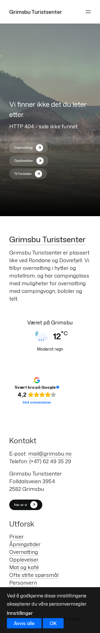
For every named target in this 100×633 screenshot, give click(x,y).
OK (53, 623)
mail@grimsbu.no (50, 453)
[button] (88, 12)
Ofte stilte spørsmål (33, 574)
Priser (16, 536)
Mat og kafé (24, 567)
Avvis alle (24, 623)
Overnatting (23, 551)
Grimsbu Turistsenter (47, 239)
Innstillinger (20, 613)
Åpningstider (25, 544)
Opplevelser (23, 559)
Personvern (23, 582)
